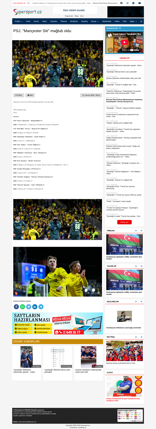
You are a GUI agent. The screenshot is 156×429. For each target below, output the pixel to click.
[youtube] (121, 3)
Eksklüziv (74, 21)
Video (117, 21)
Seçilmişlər (106, 21)
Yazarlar (53, 21)
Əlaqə (77, 16)
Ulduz (44, 21)
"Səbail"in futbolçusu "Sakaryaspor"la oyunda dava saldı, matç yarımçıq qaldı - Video (43, 3)
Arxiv (82, 16)
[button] (136, 231)
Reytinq (84, 21)
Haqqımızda (69, 16)
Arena (36, 21)
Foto (125, 21)
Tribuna (63, 21)
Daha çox (124, 222)
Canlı (28, 21)
